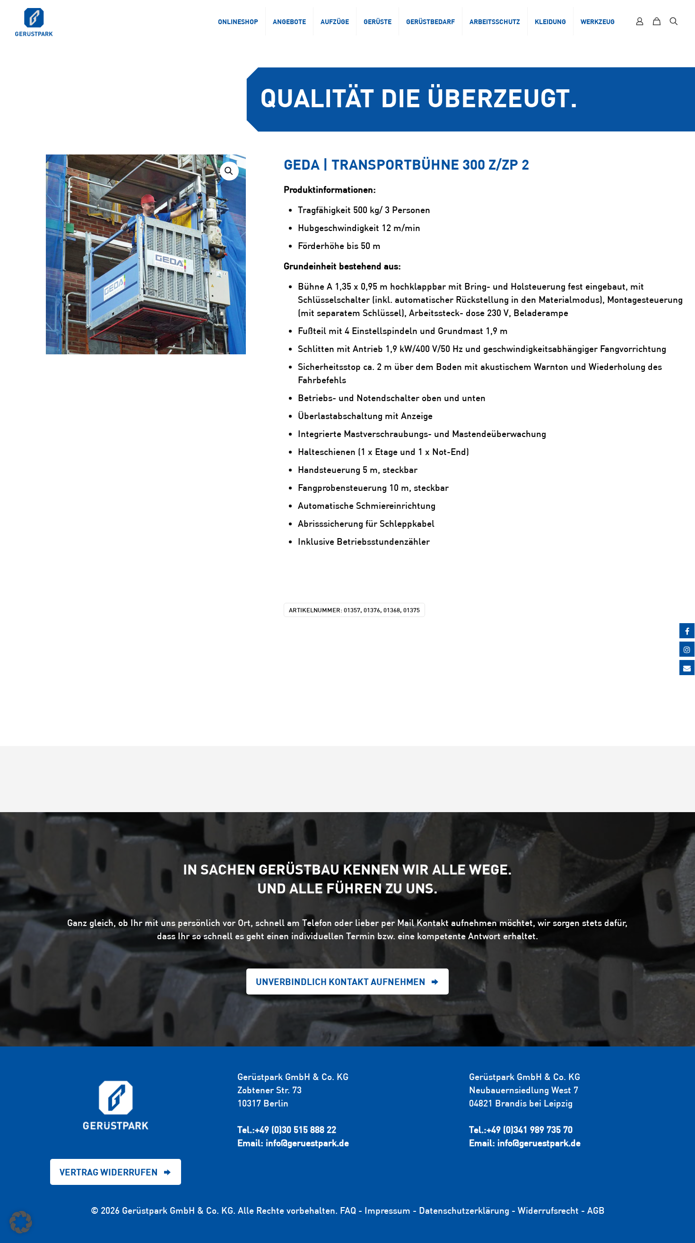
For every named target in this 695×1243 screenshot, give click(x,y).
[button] (229, 171)
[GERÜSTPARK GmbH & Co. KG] (34, 21)
